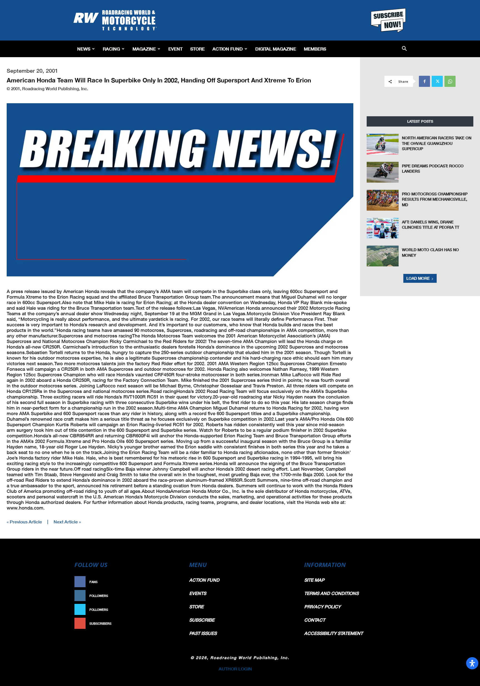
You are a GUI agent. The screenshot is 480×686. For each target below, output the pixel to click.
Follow (169, 595)
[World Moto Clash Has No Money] (383, 256)
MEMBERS (315, 48)
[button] (404, 49)
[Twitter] (437, 81)
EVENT (175, 48)
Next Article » (67, 521)
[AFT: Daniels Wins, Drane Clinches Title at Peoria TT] (383, 228)
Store (197, 48)
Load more (418, 278)
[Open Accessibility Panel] (472, 663)
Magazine (144, 48)
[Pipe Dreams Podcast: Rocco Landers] (383, 172)
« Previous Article (24, 521)
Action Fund (227, 48)
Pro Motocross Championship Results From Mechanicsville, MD (435, 199)
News (83, 48)
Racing (111, 48)
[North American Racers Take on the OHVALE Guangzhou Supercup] (383, 144)
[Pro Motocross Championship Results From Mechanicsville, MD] (383, 200)
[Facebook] (424, 81)
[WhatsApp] (450, 81)
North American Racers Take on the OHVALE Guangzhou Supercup (436, 143)
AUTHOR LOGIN (235, 668)
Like (172, 582)
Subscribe (167, 623)
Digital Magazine (275, 48)
